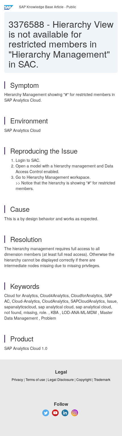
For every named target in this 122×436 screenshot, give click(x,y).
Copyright (83, 379)
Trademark (102, 379)
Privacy (17, 379)
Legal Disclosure (61, 379)
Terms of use (35, 379)
